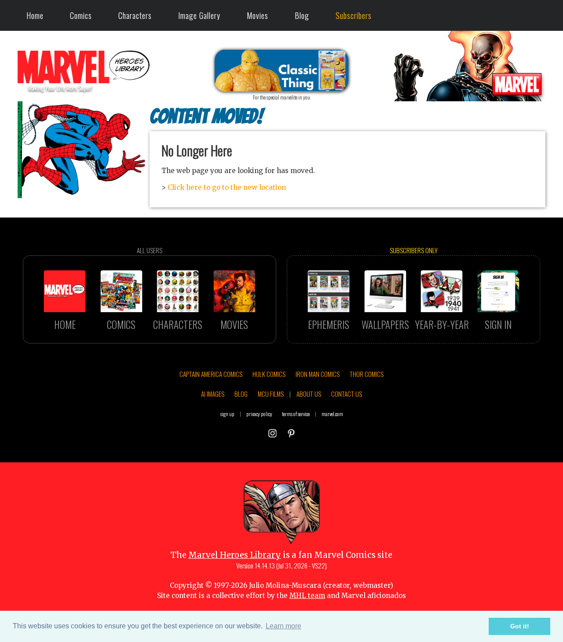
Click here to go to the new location (227, 187)
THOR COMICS (367, 374)
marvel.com (332, 414)
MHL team (307, 595)
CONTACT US (346, 393)
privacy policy (259, 414)
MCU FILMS (271, 393)
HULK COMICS (268, 374)
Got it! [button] (519, 626)
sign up (227, 414)
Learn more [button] (283, 626)
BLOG (241, 393)
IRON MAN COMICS (318, 374)
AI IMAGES (212, 393)
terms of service (296, 414)
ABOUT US (308, 393)
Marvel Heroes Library (234, 555)
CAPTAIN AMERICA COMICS (210, 374)
